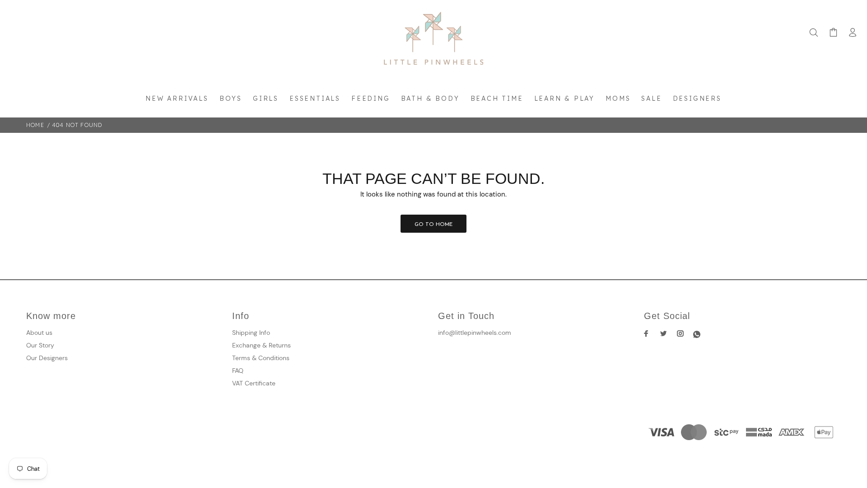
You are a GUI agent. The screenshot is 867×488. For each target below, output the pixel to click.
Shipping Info (251, 332)
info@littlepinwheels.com (474, 332)
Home (35, 125)
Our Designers (47, 358)
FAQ (237, 370)
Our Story (40, 345)
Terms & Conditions (260, 358)
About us (39, 332)
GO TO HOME (433, 224)
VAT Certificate (253, 383)
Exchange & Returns (261, 345)
